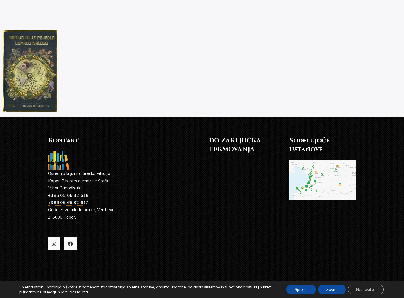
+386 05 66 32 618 (68, 195)
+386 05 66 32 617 (68, 202)
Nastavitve (79, 291)
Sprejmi (301, 289)
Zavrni (331, 289)
